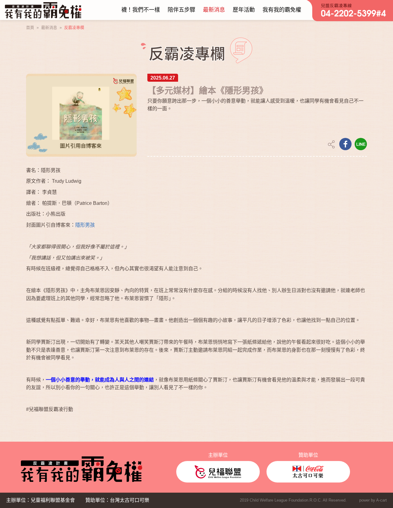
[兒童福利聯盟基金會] (218, 472)
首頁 (30, 27)
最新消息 (49, 27)
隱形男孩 (85, 225)
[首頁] (43, 10)
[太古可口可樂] (308, 472)
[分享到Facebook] (345, 144)
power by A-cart (373, 500)
